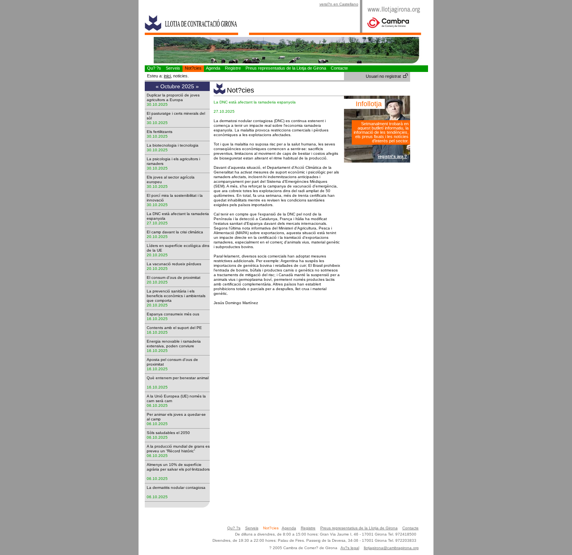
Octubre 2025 (178, 86)
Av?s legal (349, 548)
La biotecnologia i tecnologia (175, 145)
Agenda (213, 68)
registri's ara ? (392, 156)
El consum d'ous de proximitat (176, 277)
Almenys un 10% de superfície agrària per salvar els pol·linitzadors (178, 469)
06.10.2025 (157, 405)
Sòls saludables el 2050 (171, 433)
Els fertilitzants (162, 132)
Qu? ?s (154, 68)
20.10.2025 (157, 237)
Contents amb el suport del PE (177, 328)
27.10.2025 (157, 223)
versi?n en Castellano (338, 4)
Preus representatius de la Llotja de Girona (285, 68)
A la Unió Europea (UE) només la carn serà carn (176, 398)
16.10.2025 (157, 319)
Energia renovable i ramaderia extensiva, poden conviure (174, 343)
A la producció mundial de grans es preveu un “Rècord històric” (178, 448)
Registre (233, 68)
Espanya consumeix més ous (175, 314)
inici (167, 76)
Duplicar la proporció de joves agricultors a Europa (173, 97)
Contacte (339, 68)
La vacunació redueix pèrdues (176, 264)
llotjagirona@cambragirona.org (391, 548)
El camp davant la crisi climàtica (177, 232)
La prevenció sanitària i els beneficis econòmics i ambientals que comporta (176, 296)
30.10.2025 (157, 104)
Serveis (172, 68)
